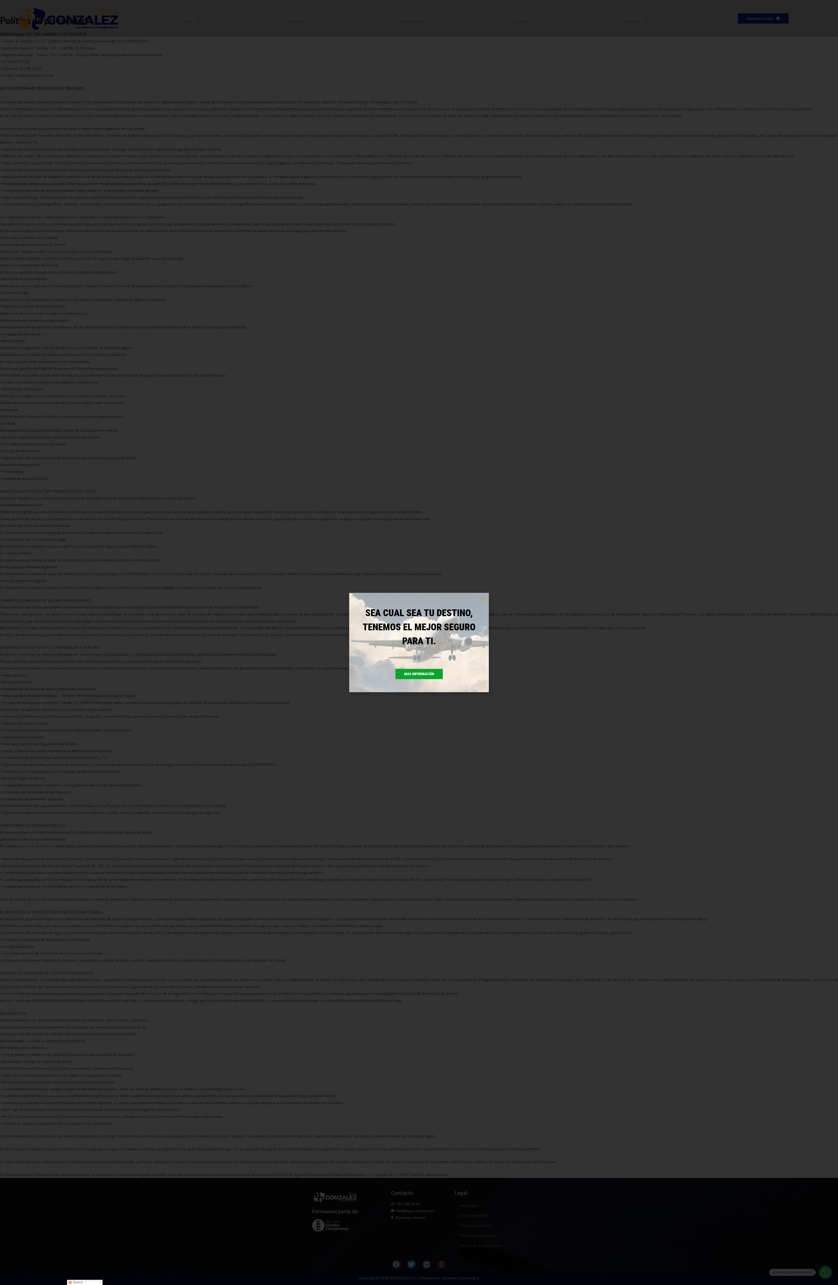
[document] (419, 642)
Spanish (77, 1282)
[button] (482, 598)
